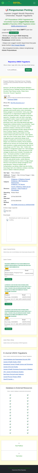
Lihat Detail (8, 279)
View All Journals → (8, 379)
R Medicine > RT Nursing (18, 184)
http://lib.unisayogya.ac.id (17, 103)
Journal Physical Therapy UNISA (12, 376)
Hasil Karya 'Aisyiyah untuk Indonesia (13, 374)
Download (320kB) (12, 99)
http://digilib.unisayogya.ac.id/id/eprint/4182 (22, 204)
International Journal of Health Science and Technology (18, 364)
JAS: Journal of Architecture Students (13, 372)
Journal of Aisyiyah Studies (10, 366)
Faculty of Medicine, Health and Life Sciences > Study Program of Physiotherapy (21, 188)
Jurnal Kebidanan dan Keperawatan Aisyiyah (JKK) (17, 359)
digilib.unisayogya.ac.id (19, 26)
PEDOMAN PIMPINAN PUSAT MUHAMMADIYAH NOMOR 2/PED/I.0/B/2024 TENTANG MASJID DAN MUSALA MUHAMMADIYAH (18, 265)
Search (28, 70)
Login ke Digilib (14, 32)
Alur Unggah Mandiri (18, 45)
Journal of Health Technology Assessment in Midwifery (18, 369)
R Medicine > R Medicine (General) (20, 179)
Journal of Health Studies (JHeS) (12, 362)
